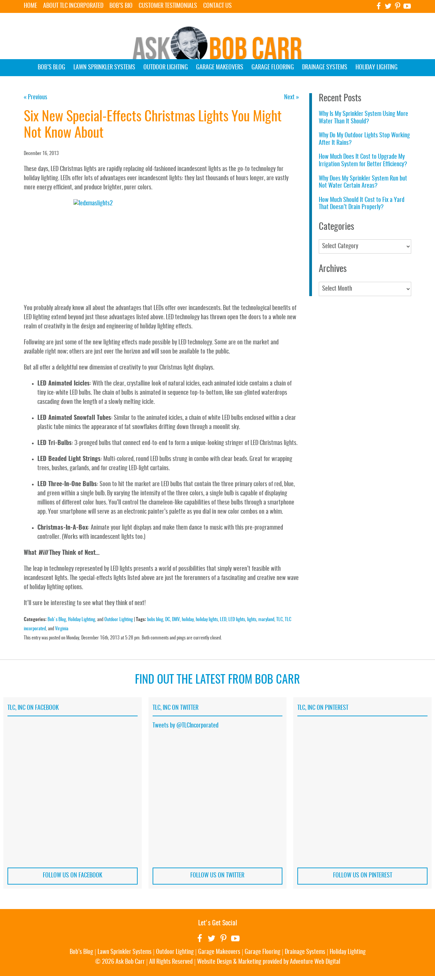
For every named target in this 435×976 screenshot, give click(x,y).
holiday (188, 619)
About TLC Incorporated (73, 6)
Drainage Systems (324, 68)
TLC (279, 619)
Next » (291, 98)
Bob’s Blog (51, 68)
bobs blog (155, 619)
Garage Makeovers (219, 68)
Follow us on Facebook (72, 876)
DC (167, 619)
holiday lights (207, 619)
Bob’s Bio (121, 6)
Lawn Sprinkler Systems (104, 68)
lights (251, 619)
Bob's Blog (57, 619)
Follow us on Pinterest (362, 876)
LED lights (236, 619)
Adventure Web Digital (315, 962)
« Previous (35, 98)
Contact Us (217, 6)
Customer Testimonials (168, 6)
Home (30, 6)
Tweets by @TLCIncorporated (186, 726)
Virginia (61, 628)
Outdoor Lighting (165, 68)
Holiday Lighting (376, 68)
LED (223, 619)
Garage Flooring (272, 68)
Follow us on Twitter (217, 876)
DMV (176, 619)
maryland (266, 619)
